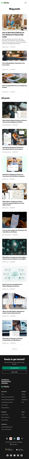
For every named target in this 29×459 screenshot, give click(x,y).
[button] (25, 3)
